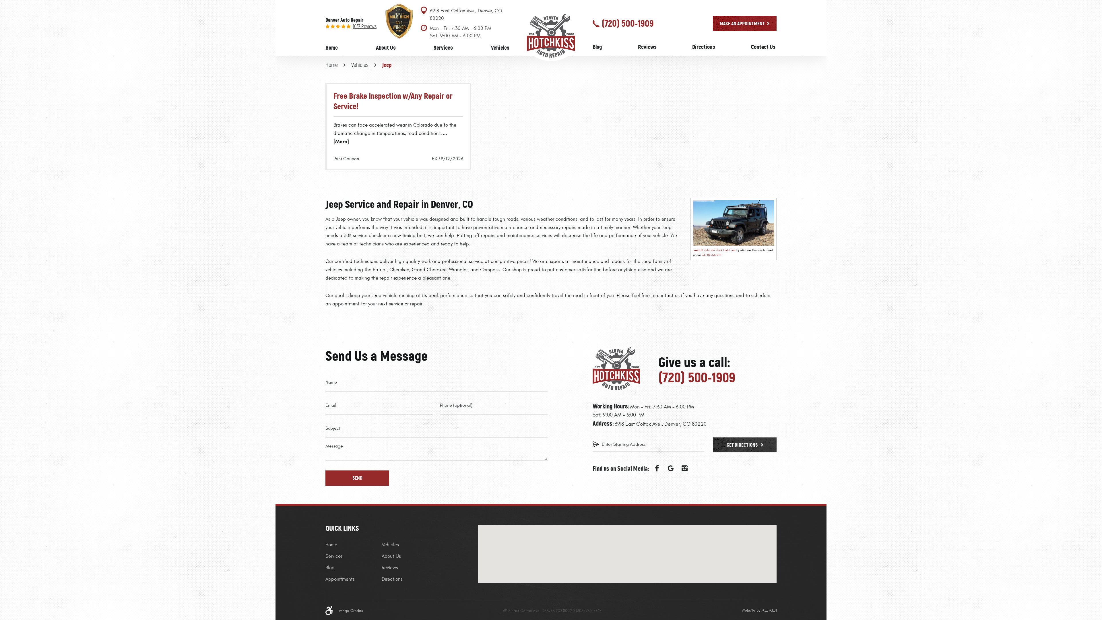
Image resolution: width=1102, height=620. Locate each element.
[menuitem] (331, 48)
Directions (703, 47)
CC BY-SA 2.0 (711, 255)
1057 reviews (365, 26)
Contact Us (763, 47)
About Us (386, 47)
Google (671, 468)
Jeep (386, 65)
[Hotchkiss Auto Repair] (551, 35)
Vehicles (500, 47)
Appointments (340, 579)
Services (443, 47)
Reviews (647, 47)
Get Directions (742, 445)
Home (331, 47)
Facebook (657, 468)
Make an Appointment (742, 23)
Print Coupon (346, 158)
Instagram (684, 468)
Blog (597, 47)
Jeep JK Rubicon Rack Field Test (714, 250)
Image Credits (350, 610)
